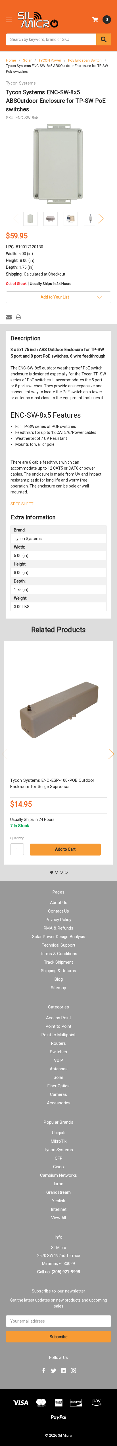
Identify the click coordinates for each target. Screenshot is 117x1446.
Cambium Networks (58, 1175)
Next (100, 218)
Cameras (58, 1094)
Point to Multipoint (58, 1034)
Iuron (58, 1183)
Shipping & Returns (58, 970)
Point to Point (58, 1026)
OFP (58, 1158)
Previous (16, 218)
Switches (58, 1051)
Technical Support (58, 945)
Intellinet (58, 1209)
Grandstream (58, 1192)
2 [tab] (56, 872)
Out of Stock (38, 284)
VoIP (58, 1060)
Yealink (58, 1200)
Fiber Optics (58, 1085)
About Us (58, 902)
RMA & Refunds (58, 928)
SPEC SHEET (22, 504)
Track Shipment (58, 962)
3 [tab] (61, 872)
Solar (58, 1077)
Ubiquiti (58, 1132)
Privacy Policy (58, 919)
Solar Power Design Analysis (58, 936)
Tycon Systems (58, 1149)
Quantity (17, 838)
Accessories (58, 1102)
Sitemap (58, 987)
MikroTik (58, 1141)
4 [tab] (66, 872)
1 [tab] (51, 872)
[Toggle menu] (8, 20)
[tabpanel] (58, 753)
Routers (58, 1043)
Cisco (58, 1166)
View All (58, 1217)
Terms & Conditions (58, 953)
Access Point (58, 1017)
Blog (59, 979)
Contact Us (58, 911)
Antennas (59, 1068)
